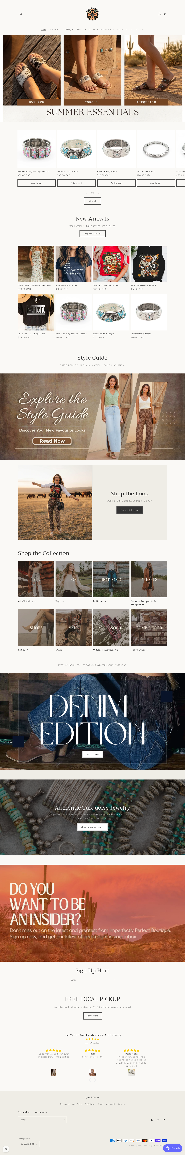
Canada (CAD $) (27, 1144)
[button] (21, 14)
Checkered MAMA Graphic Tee (31, 334)
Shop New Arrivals (93, 233)
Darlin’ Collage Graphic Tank (143, 285)
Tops (58, 601)
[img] (92, 1039)
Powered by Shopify (160, 1146)
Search (101, 1104)
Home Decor (138, 649)
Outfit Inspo (90, 1104)
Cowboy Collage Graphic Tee (106, 285)
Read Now (48, 446)
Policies (121, 1104)
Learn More (92, 1015)
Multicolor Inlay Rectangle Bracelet (33, 172)
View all (92, 201)
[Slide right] (98, 193)
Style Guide (77, 1104)
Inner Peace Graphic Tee (66, 285)
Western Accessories (105, 649)
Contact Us (111, 1104)
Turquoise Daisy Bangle (67, 172)
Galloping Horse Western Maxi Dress (34, 285)
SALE (59, 649)
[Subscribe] (114, 980)
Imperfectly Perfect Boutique (144, 1146)
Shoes (21, 649)
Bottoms (98, 601)
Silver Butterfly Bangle (107, 172)
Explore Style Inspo (130, 510)
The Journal (65, 1104)
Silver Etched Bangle (146, 172)
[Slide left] (87, 193)
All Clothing (25, 601)
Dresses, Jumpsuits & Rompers (143, 603)
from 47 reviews (92, 1043)
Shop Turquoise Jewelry (92, 826)
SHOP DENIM (92, 754)
